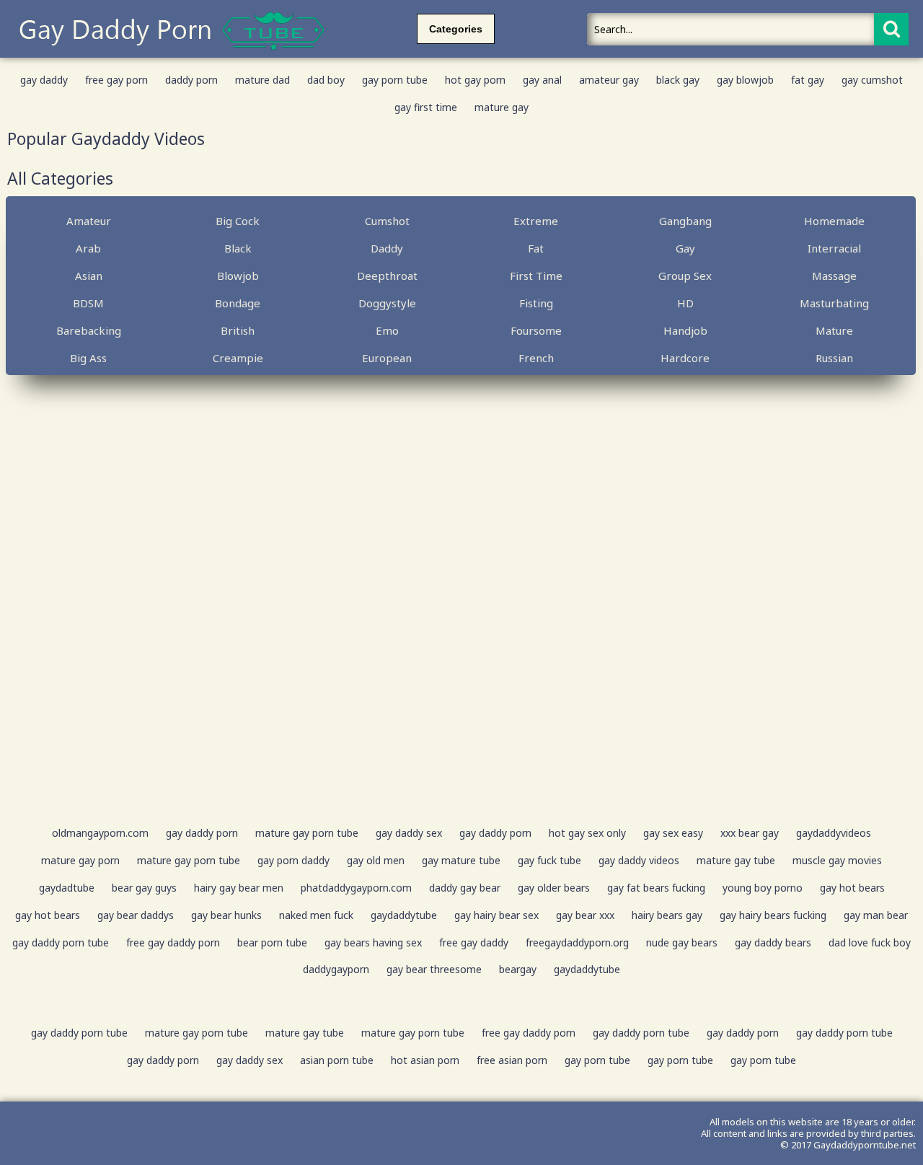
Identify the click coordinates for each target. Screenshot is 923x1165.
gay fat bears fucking (656, 887)
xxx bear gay (749, 833)
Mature (834, 330)
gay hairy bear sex (496, 915)
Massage (834, 275)
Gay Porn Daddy (293, 860)
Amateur (88, 221)
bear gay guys (144, 887)
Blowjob (238, 275)
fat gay (807, 80)
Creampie (238, 358)
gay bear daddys (135, 915)
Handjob (685, 330)
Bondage (237, 303)
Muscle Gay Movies (837, 860)
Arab (88, 248)
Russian (834, 358)
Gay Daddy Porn (202, 833)
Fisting (536, 303)
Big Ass (88, 358)
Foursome (536, 330)
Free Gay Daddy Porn (173, 942)
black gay (677, 80)
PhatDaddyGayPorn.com (356, 887)
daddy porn (191, 80)
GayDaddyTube (404, 915)
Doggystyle (387, 303)
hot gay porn (475, 80)
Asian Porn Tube (337, 1060)
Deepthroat (387, 275)
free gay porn (116, 80)
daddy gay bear (464, 887)
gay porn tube (395, 80)
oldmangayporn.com (100, 833)
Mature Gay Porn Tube (306, 833)
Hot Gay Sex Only (587, 833)
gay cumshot (872, 80)
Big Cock (238, 221)
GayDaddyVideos (833, 833)
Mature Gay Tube (736, 860)
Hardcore (685, 358)
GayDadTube (66, 887)
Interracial (834, 248)
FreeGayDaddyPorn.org (577, 942)
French (536, 358)
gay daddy (44, 80)
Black (238, 248)
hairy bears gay (667, 915)
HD (685, 303)
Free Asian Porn (512, 1060)
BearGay (517, 969)
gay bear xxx (585, 915)
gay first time (425, 107)
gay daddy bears (773, 942)
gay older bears (554, 887)
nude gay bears (681, 942)
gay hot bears (852, 887)
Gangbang (685, 221)
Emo (387, 330)
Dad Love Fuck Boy (870, 942)
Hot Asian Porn (425, 1060)
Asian (88, 275)
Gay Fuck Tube (549, 860)
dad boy (326, 80)
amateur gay (609, 80)
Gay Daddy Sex (409, 833)
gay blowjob (745, 80)
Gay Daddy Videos (639, 860)
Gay (685, 248)
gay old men (376, 860)
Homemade (834, 221)
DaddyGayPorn (336, 969)
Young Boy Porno (763, 887)
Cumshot (387, 221)
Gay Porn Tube (597, 1060)
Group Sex (685, 275)
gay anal (542, 80)
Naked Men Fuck (316, 915)
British (238, 330)
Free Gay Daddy (473, 942)
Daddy (387, 248)
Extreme (535, 221)
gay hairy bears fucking (773, 915)
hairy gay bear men (238, 887)
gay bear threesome (434, 969)
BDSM (88, 303)
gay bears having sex (373, 942)
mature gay (501, 107)
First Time (536, 275)
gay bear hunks (226, 915)
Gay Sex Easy (673, 833)
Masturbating (834, 303)
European (387, 358)
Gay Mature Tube (461, 860)
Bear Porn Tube (272, 942)
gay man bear (876, 915)
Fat (536, 248)
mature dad (262, 80)
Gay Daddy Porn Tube (60, 942)
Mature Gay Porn (80, 860)
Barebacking (88, 330)
